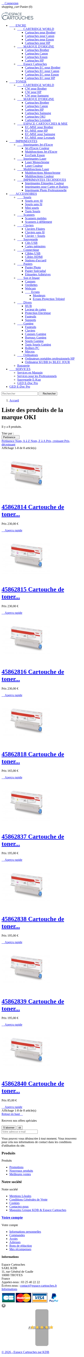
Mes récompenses (20, 1249)
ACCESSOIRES (23, 193)
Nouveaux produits (21, 1170)
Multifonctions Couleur (39, 176)
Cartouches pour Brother (40, 32)
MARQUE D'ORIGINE (35, 46)
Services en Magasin (30, 372)
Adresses (15, 1242)
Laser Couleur (34, 165)
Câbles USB (32, 253)
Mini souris (32, 207)
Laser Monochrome (37, 162)
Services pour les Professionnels (37, 376)
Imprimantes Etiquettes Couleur (44, 183)
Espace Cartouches (32, 64)
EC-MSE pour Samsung (40, 134)
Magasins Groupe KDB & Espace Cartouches (37, 1210)
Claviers (25, 225)
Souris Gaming (34, 341)
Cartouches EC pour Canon (42, 71)
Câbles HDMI (34, 257)
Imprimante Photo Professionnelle (46, 190)
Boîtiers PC (32, 348)
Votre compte (12, 1217)
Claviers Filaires (35, 228)
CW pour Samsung (37, 95)
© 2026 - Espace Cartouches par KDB (25, 1352)
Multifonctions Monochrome (42, 172)
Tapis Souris (32, 211)
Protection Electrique (38, 313)
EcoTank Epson (35, 155)
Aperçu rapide (12, 530)
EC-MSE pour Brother (39, 127)
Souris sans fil (33, 204)
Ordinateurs (27, 355)
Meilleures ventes (20, 1174)
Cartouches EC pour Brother (42, 67)
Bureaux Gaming (35, 337)
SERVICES (19, 369)
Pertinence (10, 437)
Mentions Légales (20, 1196)
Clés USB (31, 242)
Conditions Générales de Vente (28, 1199)
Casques (30, 281)
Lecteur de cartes (35, 309)
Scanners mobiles (35, 218)
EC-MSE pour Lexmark (40, 137)
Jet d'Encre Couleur (37, 148)
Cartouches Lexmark (38, 120)
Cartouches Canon (36, 53)
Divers (24, 302)
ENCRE (17, 25)
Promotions (16, 1167)
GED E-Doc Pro (27, 383)
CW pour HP (33, 92)
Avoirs (13, 1238)
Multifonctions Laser (33, 169)
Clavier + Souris (35, 235)
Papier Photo (33, 267)
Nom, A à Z (23, 441)
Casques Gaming (35, 334)
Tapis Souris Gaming (38, 344)
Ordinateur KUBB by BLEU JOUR (47, 362)
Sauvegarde (27, 239)
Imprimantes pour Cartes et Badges (46, 186)
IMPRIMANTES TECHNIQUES (41, 179)
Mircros (30, 351)
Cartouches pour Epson (39, 39)
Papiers (24, 264)
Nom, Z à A (38, 441)
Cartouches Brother (37, 50)
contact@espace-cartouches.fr (38, 1285)
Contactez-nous (19, 1206)
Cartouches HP (34, 60)
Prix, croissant (55, 441)
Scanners (26, 214)
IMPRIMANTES (23, 141)
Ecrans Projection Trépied (49, 299)
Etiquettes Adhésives (38, 274)
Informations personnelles (25, 1231)
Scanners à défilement (38, 221)
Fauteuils (30, 316)
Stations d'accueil (35, 260)
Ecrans (32, 292)
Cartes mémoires (35, 246)
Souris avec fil (34, 200)
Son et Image (28, 278)
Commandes (17, 1235)
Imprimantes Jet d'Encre (35, 144)
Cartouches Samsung (38, 113)
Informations (9, 1289)
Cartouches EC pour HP (40, 78)
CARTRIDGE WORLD (35, 29)
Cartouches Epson (36, 57)
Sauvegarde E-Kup (29, 379)
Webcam (30, 288)
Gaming (25, 323)
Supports (30, 320)
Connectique (28, 249)
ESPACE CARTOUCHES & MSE (42, 123)
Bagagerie (23, 365)
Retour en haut (12, 1114)
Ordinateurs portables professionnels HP (50, 358)
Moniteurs (39, 295)
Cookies (14, 1203)
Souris (24, 197)
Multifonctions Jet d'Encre (41, 151)
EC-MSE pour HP (36, 130)
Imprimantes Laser (31, 158)
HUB (28, 306)
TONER (17, 81)
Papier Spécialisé (35, 271)
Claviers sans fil (35, 232)
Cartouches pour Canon (39, 36)
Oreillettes (31, 285)
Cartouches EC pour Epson (42, 74)
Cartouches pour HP (37, 43)
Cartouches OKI (35, 116)
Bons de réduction (20, 1245)
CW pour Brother (36, 88)
